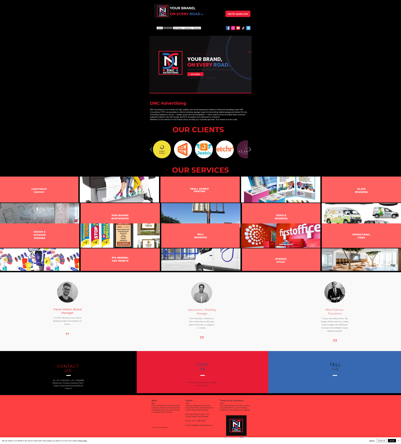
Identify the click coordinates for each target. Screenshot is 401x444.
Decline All (381, 441)
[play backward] (151, 149)
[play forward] (249, 149)
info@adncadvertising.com (202, 425)
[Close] (398, 440)
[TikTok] (243, 28)
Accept (392, 441)
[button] (162, 149)
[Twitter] (248, 28)
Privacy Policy (82, 441)
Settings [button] (372, 441)
